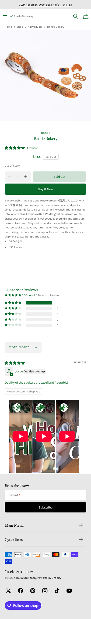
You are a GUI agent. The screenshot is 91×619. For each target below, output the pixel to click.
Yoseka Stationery (25, 577)
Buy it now (45, 189)
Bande (45, 132)
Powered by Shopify (49, 577)
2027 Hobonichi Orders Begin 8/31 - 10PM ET (45, 4)
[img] (15, 363)
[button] (5, 16)
